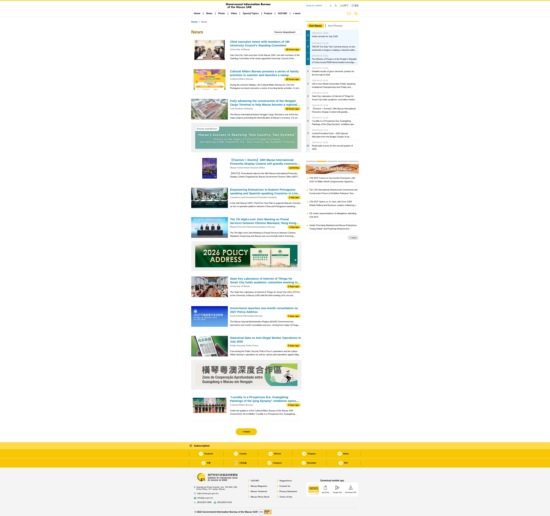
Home (194, 22)
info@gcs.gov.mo (205, 498)
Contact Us (284, 486)
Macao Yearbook (259, 491)
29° (346, 5)
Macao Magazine (259, 486)
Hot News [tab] (315, 25)
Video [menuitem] (234, 13)
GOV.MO (255, 480)
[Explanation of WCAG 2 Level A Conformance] (265, 512)
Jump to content (314, 5)
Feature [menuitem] (268, 13)
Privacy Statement (288, 491)
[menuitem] (209, 13)
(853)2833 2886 (204, 502)
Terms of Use (285, 497)
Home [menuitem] (197, 13)
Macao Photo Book (260, 497)
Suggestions (285, 480)
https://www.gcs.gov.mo (207, 493)
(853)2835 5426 (224, 502)
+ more (353, 237)
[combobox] (287, 32)
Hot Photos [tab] (335, 25)
